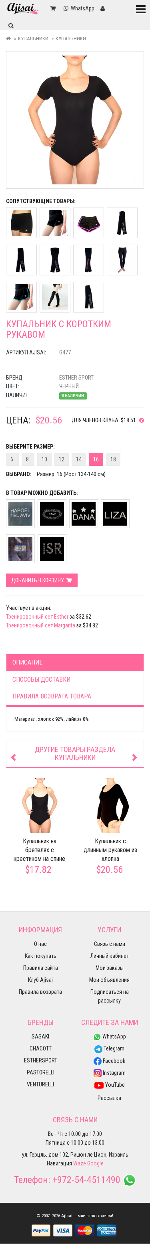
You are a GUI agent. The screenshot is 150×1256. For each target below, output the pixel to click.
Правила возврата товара (51, 696)
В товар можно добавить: (42, 493)
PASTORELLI (40, 1072)
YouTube (114, 1085)
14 (79, 459)
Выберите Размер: (30, 446)
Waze (79, 1163)
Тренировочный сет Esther (37, 616)
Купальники (33, 39)
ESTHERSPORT (40, 1060)
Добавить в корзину (38, 580)
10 (44, 459)
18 (113, 459)
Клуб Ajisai (40, 980)
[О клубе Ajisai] (140, 420)
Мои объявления (109, 980)
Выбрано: (19, 474)
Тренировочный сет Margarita (40, 625)
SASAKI (40, 1036)
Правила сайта (40, 968)
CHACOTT (41, 1048)
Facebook (113, 1061)
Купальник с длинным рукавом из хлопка (110, 849)
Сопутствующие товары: (41, 201)
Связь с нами (109, 944)
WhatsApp (113, 1036)
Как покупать (40, 956)
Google (95, 1163)
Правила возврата (40, 992)
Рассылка (109, 1098)
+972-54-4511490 (86, 1179)
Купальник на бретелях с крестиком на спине (39, 849)
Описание (27, 662)
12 (61, 459)
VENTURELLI (40, 1084)
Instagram (114, 1073)
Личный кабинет (109, 956)
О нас (40, 944)
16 (96, 459)
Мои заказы (110, 968)
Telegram (113, 1048)
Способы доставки (41, 679)
